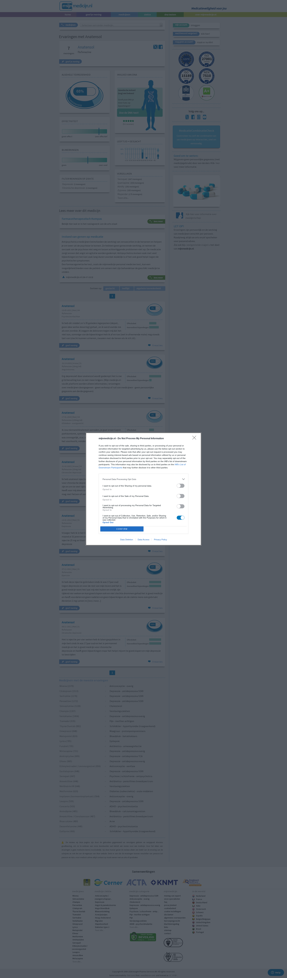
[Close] (195, 438)
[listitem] (143, 479)
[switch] (180, 486)
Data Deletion (126, 539)
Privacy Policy (160, 539)
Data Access (143, 539)
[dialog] (143, 489)
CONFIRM (122, 529)
